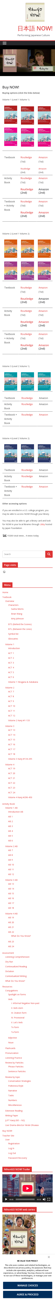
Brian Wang (16, 613)
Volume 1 (9, 644)
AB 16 (11, 898)
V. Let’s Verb (17, 1022)
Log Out (12, 1153)
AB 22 (11, 932)
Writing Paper (11, 1115)
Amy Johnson (17, 618)
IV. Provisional (17, 1017)
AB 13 (11, 883)
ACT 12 (11, 715)
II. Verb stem (17, 1008)
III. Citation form (19, 1012)
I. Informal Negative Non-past (25, 1003)
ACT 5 (11, 672)
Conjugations (11, 990)
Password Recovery (17, 1158)
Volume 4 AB (11, 913)
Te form (15, 1027)
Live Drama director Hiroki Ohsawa (22, 1125)
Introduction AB (15, 811)
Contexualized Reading (16, 966)
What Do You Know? (21, 935)
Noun (10, 1042)
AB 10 (11, 864)
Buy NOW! (7, 1130)
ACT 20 (11, 773)
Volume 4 (9, 764)
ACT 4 (11, 667)
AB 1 (10, 816)
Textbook (6, 597)
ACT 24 (11, 792)
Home (5, 592)
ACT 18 (11, 754)
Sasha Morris (17, 609)
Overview (9, 601)
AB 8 (10, 855)
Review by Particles (14, 1062)
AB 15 (11, 893)
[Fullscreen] (48, 1199)
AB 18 (11, 908)
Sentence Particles (17, 1071)
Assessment (8, 953)
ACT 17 (11, 749)
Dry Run (9, 961)
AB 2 (10, 821)
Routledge (26, 157)
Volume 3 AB (11, 880)
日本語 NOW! (35, 28)
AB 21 (11, 927)
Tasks (11, 1095)
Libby (42, 524)
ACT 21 (11, 778)
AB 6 (10, 840)
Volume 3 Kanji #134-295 (20, 758)
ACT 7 (11, 691)
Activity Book (8, 803)
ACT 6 (11, 677)
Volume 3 (9, 726)
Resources (7, 986)
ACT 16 (11, 744)
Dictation (9, 971)
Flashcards (10, 1048)
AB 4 (10, 831)
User (7, 1139)
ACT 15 (11, 739)
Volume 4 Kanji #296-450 (20, 797)
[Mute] (44, 1199)
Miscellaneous (15, 1105)
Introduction (14, 648)
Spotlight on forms (17, 994)
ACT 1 (11, 653)
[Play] (6, 1199)
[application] (27, 1188)
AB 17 (11, 903)
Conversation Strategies (19, 1081)
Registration (14, 1143)
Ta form (15, 1032)
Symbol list (13, 633)
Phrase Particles (15, 1066)
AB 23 (11, 941)
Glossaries (13, 638)
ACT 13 (11, 730)
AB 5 (10, 835)
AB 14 (11, 888)
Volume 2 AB (11, 846)
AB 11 (11, 869)
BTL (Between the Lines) (20, 629)
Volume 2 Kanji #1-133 (19, 720)
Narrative (12, 1090)
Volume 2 (9, 687)
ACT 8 (11, 696)
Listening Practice (13, 1057)
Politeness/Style (15, 1085)
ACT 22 (11, 782)
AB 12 (11, 874)
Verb (10, 999)
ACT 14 (11, 734)
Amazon (43, 157)
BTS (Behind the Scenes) (20, 624)
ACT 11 (11, 710)
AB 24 (11, 946)
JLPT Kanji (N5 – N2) (15, 1120)
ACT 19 (11, 768)
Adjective (12, 1037)
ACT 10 (11, 706)
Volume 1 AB (11, 807)
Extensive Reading (13, 1110)
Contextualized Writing (16, 976)
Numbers (12, 1100)
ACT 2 (11, 657)
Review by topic (12, 1077)
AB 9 (10, 859)
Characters (13, 605)
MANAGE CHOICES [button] (27, 1285)
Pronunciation (11, 1053)
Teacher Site (8, 1135)
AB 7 (10, 850)
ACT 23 (11, 787)
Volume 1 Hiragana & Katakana (23, 682)
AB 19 (11, 917)
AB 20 (11, 922)
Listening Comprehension (17, 956)
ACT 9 (11, 701)
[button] (49, 1257)
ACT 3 (11, 662)
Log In (11, 1148)
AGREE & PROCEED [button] (27, 1294)
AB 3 (10, 826)
